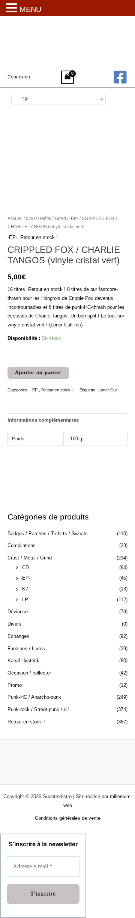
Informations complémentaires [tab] (43, 420)
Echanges (18, 636)
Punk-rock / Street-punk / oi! (38, 709)
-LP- (25, 599)
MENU (30, 9)
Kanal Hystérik (23, 660)
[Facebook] (120, 77)
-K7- (25, 589)
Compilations (22, 545)
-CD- (25, 567)
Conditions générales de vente (67, 818)
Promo (15, 685)
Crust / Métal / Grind (30, 558)
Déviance (18, 611)
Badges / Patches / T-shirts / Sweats (48, 533)
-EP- (25, 578)
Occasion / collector (29, 673)
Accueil (15, 218)
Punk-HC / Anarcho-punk (34, 697)
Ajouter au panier (38, 372)
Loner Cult (108, 390)
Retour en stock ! (26, 722)
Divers (14, 624)
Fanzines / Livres (26, 648)
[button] (13, 9)
